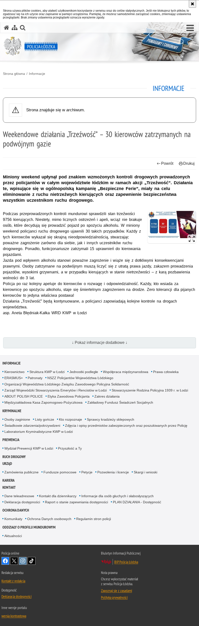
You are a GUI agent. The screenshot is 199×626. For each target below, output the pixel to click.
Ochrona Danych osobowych (49, 519)
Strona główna (14, 74)
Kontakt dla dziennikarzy (57, 496)
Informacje (37, 74)
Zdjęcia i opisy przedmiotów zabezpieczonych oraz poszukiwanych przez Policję (126, 425)
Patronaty (35, 378)
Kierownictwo (14, 372)
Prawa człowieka (166, 372)
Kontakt (9, 487)
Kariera (8, 480)
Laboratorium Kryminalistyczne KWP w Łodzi (38, 432)
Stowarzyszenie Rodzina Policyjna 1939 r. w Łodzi (150, 390)
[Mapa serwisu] (14, 28)
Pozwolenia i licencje (113, 472)
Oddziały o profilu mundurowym (29, 527)
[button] (190, 28)
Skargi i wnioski (145, 472)
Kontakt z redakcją (13, 580)
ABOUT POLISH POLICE (23, 396)
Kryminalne (11, 410)
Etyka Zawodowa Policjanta (69, 396)
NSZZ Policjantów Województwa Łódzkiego (80, 378)
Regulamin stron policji (93, 519)
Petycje (86, 472)
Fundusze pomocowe (59, 472)
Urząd (7, 463)
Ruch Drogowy (14, 456)
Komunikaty (13, 519)
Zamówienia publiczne (21, 472)
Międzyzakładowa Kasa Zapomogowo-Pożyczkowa (43, 402)
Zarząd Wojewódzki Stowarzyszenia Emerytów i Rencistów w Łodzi (55, 390)
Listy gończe (44, 419)
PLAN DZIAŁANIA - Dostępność (137, 502)
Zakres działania (107, 396)
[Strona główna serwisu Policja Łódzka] (6, 28)
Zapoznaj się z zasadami (116, 590)
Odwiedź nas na (5, 561)
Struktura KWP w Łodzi (47, 372)
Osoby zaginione (17, 419)
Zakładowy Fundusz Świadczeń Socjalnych (120, 402)
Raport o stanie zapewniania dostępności (76, 502)
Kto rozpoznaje (70, 419)
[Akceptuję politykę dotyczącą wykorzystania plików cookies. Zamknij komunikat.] (192, 4)
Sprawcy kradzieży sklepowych (110, 419)
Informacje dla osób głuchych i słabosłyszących (117, 496)
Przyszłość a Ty (70, 448)
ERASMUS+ (13, 378)
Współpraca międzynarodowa (125, 372)
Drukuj (189, 163)
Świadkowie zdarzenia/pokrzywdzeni (32, 425)
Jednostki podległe (83, 372)
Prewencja (10, 439)
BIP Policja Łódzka (126, 561)
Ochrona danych (15, 510)
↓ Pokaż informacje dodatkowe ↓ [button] (99, 342)
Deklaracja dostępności (22, 502)
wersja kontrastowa (13, 615)
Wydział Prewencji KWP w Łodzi (28, 448)
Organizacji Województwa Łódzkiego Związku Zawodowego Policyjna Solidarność (66, 384)
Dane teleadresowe (19, 496)
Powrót (167, 163)
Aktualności (13, 536)
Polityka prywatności (114, 597)
